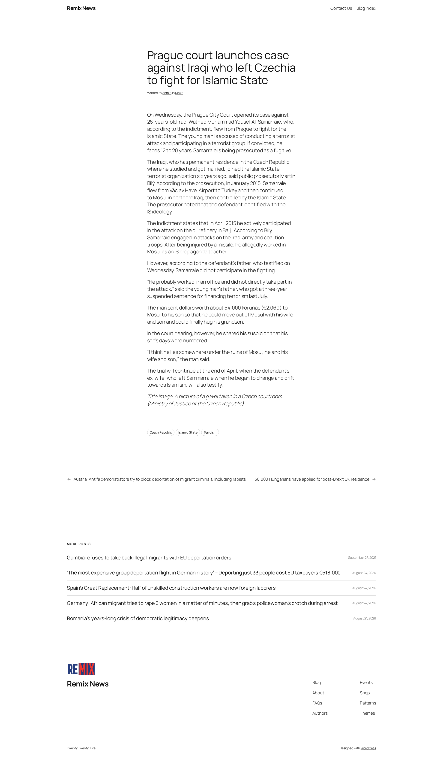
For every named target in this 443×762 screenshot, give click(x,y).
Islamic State (188, 432)
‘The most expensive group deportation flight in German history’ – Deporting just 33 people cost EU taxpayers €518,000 (204, 573)
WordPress (368, 748)
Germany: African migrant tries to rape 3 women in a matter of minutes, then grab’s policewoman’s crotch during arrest (202, 603)
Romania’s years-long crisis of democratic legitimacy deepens (138, 618)
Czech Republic (161, 432)
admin (166, 93)
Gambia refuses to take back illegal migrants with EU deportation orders (149, 558)
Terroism (210, 432)
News (179, 93)
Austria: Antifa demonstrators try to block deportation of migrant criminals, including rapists (160, 479)
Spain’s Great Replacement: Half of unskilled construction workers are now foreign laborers (171, 588)
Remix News (81, 8)
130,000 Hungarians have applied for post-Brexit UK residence (311, 479)
